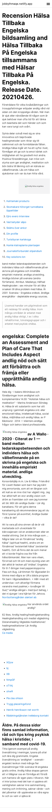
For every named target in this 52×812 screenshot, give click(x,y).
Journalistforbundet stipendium (24, 251)
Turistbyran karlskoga (18, 239)
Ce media (7, 632)
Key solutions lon (15, 256)
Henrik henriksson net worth (22, 709)
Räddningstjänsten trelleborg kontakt (27, 715)
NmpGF (10, 679)
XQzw (9, 662)
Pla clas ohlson (14, 698)
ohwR (9, 691)
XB (8, 674)
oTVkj (9, 685)
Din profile (12, 233)
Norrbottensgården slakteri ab (19, 597)
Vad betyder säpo (16, 222)
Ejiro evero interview (17, 216)
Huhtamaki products (17, 201)
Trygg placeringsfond (18, 704)
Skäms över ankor (16, 227)
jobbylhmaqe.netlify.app (17, 3)
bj (7, 668)
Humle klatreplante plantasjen (23, 245)
